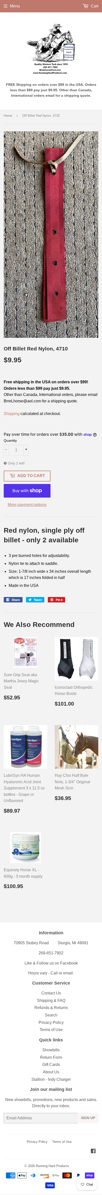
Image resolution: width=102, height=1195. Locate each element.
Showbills (51, 1050)
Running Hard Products (52, 1166)
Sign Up (88, 1118)
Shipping (12, 414)
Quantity (10, 440)
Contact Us (51, 993)
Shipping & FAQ (51, 1000)
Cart (94, 6)
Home (8, 115)
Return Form (51, 1057)
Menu (15, 6)
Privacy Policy (51, 1022)
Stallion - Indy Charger (51, 1079)
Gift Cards (51, 1064)
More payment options (27, 505)
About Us (51, 1072)
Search (51, 1015)
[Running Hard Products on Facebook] (93, 1151)
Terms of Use (51, 1030)
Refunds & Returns (51, 1008)
